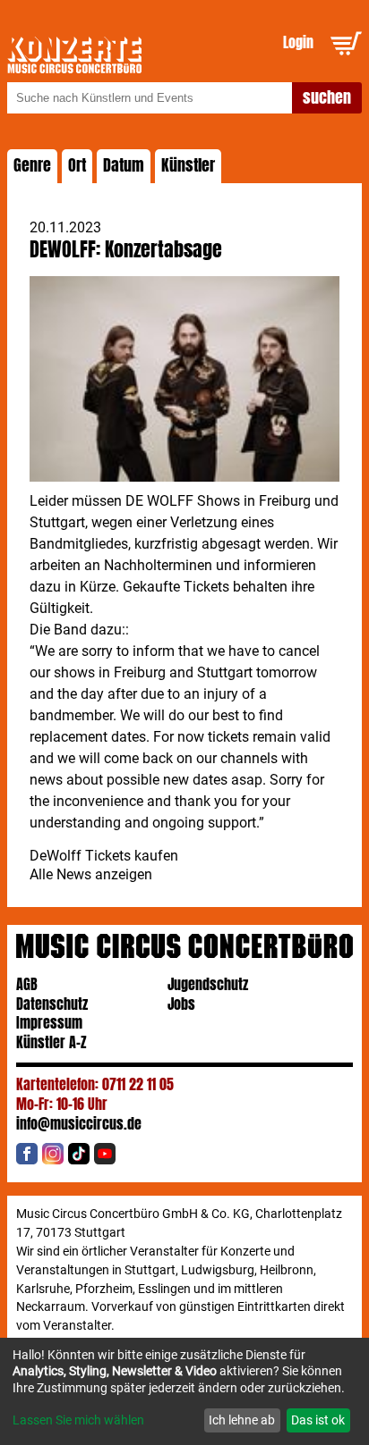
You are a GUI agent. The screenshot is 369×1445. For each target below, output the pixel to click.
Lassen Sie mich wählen (78, 1420)
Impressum (49, 1022)
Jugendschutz (207, 984)
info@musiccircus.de (79, 1123)
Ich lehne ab (242, 1420)
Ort (77, 165)
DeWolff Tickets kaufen (104, 855)
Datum (123, 165)
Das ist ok (318, 1420)
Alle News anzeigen (91, 874)
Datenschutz (52, 1004)
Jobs (181, 1004)
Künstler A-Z (51, 1042)
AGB (27, 984)
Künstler (188, 165)
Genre (32, 165)
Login (298, 42)
